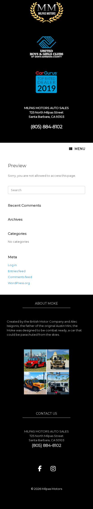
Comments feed (20, 277)
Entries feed (17, 271)
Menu (79, 149)
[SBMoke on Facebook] (40, 469)
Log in (12, 265)
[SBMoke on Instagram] (53, 469)
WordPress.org (19, 283)
